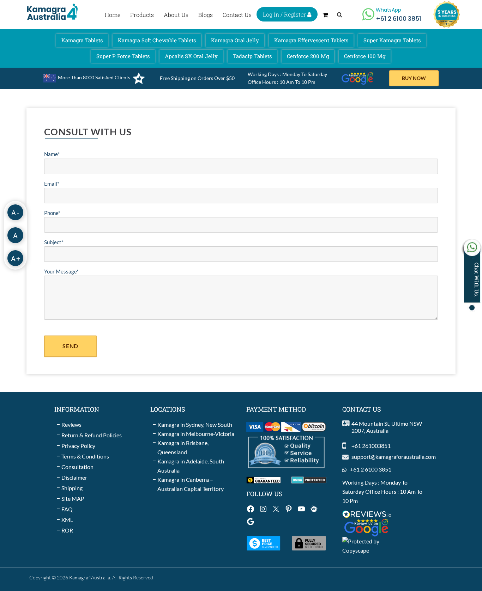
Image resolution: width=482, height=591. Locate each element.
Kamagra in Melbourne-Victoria (195, 433)
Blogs (205, 14)
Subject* (54, 242)
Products (142, 14)
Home (112, 14)
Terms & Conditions (85, 456)
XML (67, 519)
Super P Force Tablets (123, 56)
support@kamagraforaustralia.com (393, 456)
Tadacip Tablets (252, 56)
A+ (15, 258)
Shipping (72, 488)
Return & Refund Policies (91, 435)
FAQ (67, 509)
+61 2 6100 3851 (370, 469)
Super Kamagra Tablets (392, 40)
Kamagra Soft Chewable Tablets (157, 40)
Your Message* (61, 271)
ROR (67, 530)
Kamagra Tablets (82, 40)
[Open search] (339, 14)
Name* (52, 154)
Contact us (237, 14)
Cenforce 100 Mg (364, 56)
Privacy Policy (78, 445)
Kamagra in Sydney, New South (194, 424)
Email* (51, 183)
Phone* (52, 213)
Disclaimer (74, 477)
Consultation (77, 466)
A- (15, 212)
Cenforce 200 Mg (308, 56)
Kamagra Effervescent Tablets (311, 40)
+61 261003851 (371, 445)
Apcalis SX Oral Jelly (191, 56)
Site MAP (72, 498)
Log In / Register (285, 14)
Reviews (71, 424)
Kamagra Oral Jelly (235, 40)
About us (176, 14)
